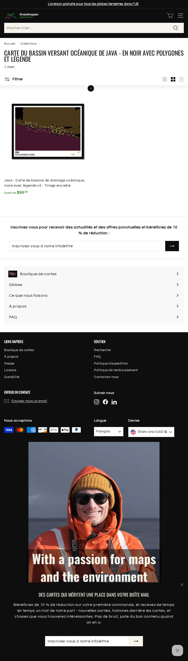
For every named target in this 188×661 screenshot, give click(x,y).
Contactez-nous (106, 377)
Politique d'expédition (111, 363)
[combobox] (94, 28)
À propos (11, 356)
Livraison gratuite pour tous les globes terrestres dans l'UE (93, 4)
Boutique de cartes (19, 350)
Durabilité (12, 377)
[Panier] (170, 15)
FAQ (97, 356)
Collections (29, 43)
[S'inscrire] (136, 641)
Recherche (102, 350)
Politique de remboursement (116, 370)
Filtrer (17, 79)
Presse (9, 363)
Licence (10, 370)
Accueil (9, 43)
